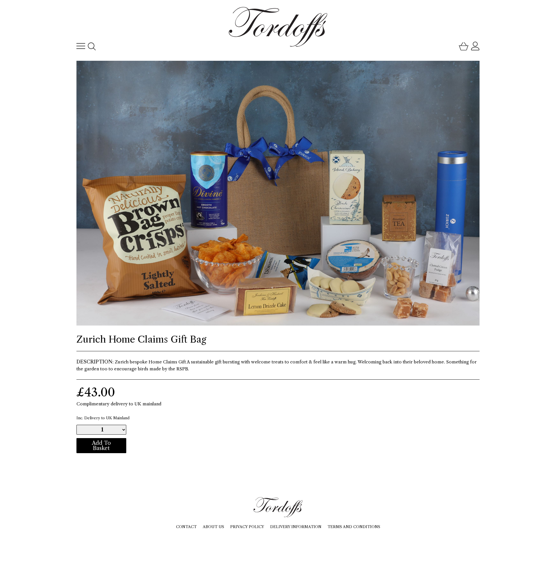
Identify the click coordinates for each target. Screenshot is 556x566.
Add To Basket (101, 445)
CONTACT (186, 526)
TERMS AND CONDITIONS (354, 526)
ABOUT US (213, 526)
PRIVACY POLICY (247, 526)
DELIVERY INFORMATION (295, 526)
